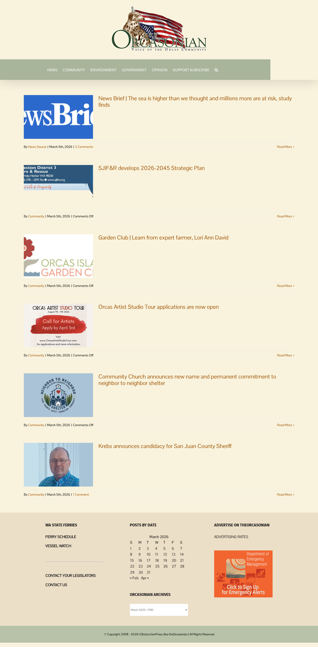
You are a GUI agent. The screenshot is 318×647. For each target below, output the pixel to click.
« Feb (134, 578)
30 (140, 572)
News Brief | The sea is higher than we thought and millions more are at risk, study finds (195, 101)
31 (148, 572)
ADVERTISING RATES (231, 536)
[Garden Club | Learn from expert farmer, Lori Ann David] (58, 256)
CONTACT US (56, 584)
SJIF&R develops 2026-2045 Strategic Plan (151, 168)
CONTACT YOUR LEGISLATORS (70, 575)
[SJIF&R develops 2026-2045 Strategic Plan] (58, 187)
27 (174, 566)
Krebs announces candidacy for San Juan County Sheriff (165, 446)
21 (182, 560)
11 (156, 554)
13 (173, 554)
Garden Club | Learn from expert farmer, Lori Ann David (163, 237)
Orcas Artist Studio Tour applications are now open (158, 307)
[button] (216, 69)
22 (132, 566)
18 (157, 560)
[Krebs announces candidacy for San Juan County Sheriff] (58, 465)
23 (140, 566)
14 (182, 554)
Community (36, 216)
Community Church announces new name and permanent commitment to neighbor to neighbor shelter (187, 380)
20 (174, 560)
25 (157, 566)
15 (132, 560)
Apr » (145, 578)
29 (132, 572)
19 (165, 560)
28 (182, 566)
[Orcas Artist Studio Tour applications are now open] (58, 325)
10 (148, 554)
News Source (37, 147)
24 (149, 566)
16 (140, 560)
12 (165, 554)
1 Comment (81, 494)
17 (148, 560)
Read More (284, 147)
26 (165, 566)
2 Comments (84, 147)
